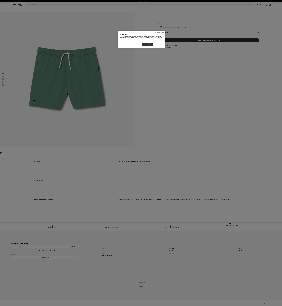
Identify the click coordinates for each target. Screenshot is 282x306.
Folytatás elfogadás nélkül (159, 32)
